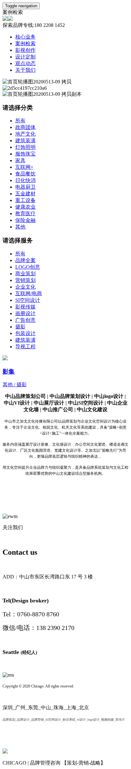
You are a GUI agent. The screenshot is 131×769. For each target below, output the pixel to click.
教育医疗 (25, 213)
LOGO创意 (27, 267)
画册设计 (25, 313)
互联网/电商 (28, 293)
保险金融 (25, 220)
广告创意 (25, 320)
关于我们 (25, 70)
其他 (20, 226)
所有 (20, 120)
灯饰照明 (25, 147)
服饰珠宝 (25, 153)
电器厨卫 (25, 187)
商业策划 (25, 273)
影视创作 (25, 50)
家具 (20, 160)
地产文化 (25, 134)
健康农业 (25, 207)
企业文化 (25, 287)
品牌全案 (25, 260)
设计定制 (25, 56)
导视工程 (25, 346)
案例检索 (25, 43)
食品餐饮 (25, 173)
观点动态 (25, 63)
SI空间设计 (27, 300)
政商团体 (25, 127)
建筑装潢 (25, 140)
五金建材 (25, 193)
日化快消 (25, 180)
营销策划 (25, 280)
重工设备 (25, 200)
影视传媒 (25, 306)
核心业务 (25, 37)
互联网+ (24, 167)
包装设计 (25, 333)
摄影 (20, 326)
